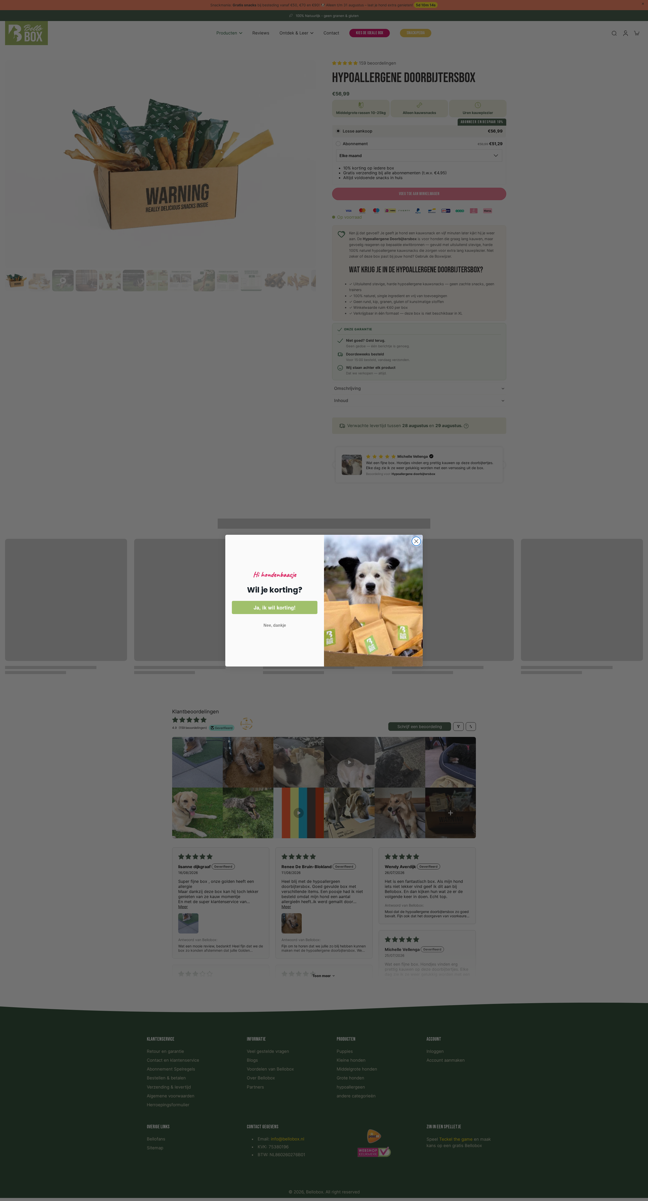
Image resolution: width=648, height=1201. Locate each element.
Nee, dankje (275, 625)
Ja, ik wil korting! (275, 607)
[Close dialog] (416, 541)
